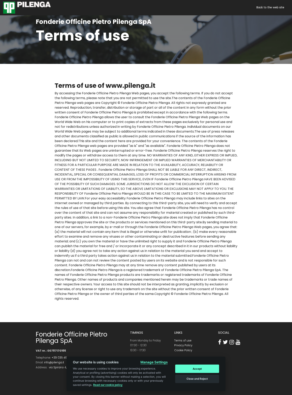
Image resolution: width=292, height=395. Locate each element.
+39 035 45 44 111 (63, 358)
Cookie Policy (183, 350)
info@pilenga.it (54, 362)
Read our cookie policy (108, 384)
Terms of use (182, 340)
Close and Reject (197, 378)
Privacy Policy (183, 345)
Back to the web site (270, 7)
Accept (197, 368)
